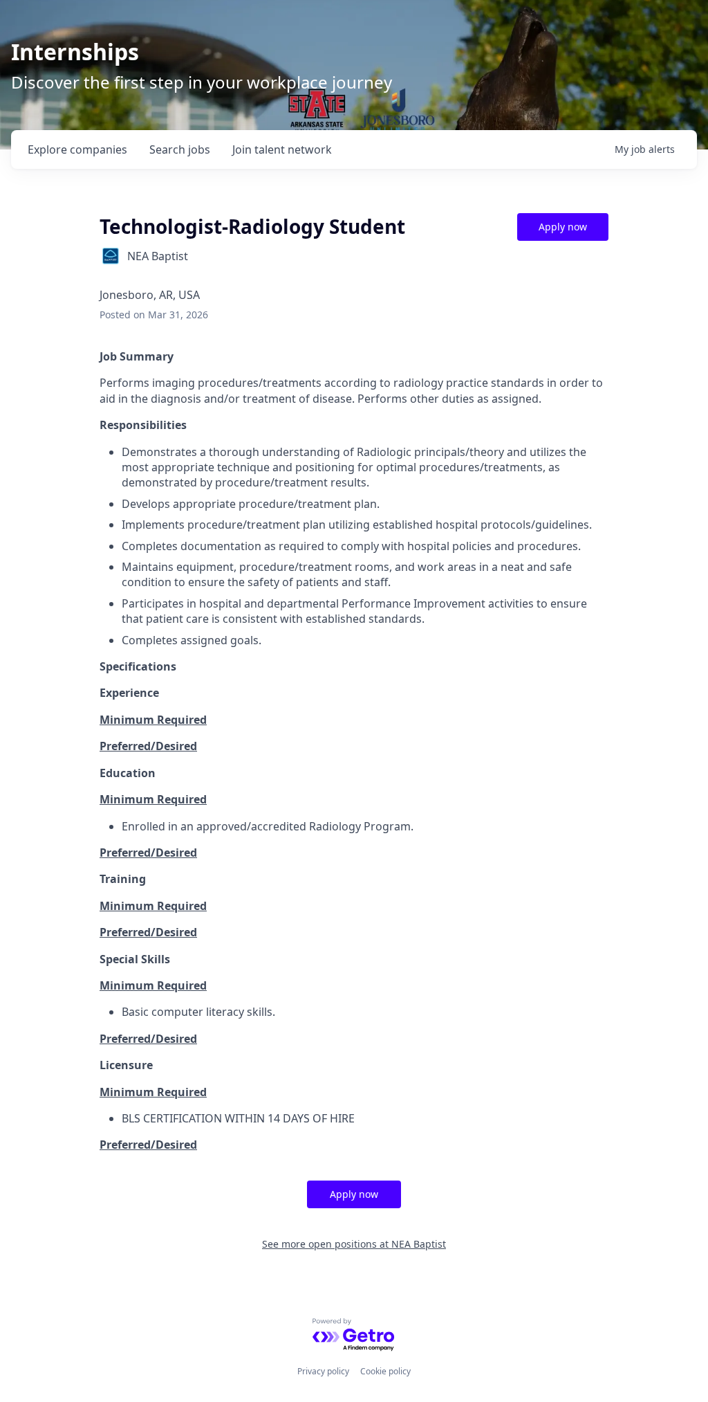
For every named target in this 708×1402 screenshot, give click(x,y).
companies (77, 149)
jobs (179, 149)
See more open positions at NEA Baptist (354, 1243)
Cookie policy (385, 1371)
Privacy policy (323, 1371)
